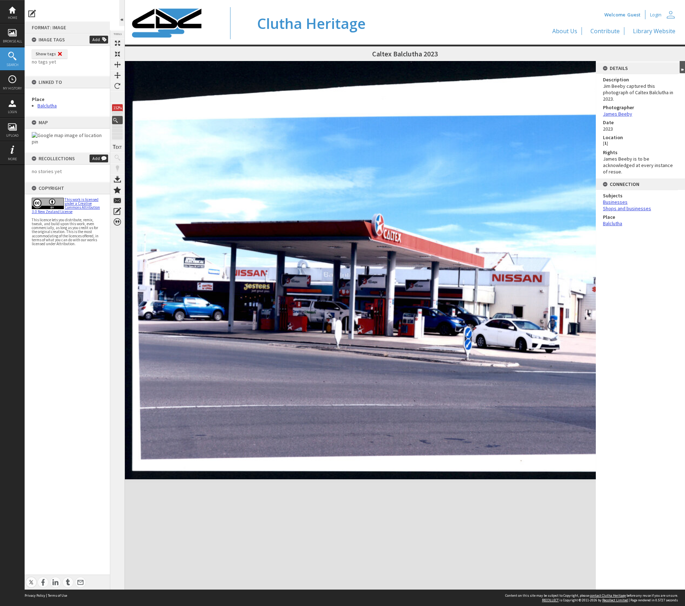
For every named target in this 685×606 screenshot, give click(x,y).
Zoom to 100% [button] (117, 96)
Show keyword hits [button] (117, 157)
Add (96, 39)
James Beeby (617, 114)
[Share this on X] (31, 578)
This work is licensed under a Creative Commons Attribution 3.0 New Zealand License (66, 205)
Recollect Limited (615, 600)
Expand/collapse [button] (682, 67)
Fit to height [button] (117, 75)
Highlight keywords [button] (117, 168)
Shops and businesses (627, 208)
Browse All (12, 41)
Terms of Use (57, 595)
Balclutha (47, 105)
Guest (633, 14)
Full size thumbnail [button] (117, 43)
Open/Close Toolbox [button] (122, 13)
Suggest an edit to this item (32, 13)
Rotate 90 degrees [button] (117, 86)
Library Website (654, 31)
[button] (117, 120)
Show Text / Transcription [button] (117, 147)
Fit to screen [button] (117, 54)
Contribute (605, 31)
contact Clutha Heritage (608, 595)
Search (12, 64)
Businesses (615, 202)
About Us (564, 31)
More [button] (12, 159)
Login (12, 112)
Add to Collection (117, 190)
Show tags (46, 53)
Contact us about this (117, 200)
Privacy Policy (35, 595)
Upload (12, 135)
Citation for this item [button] (117, 222)
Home (12, 17)
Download (117, 179)
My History (12, 88)
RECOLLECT (550, 600)
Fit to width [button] (117, 64)
